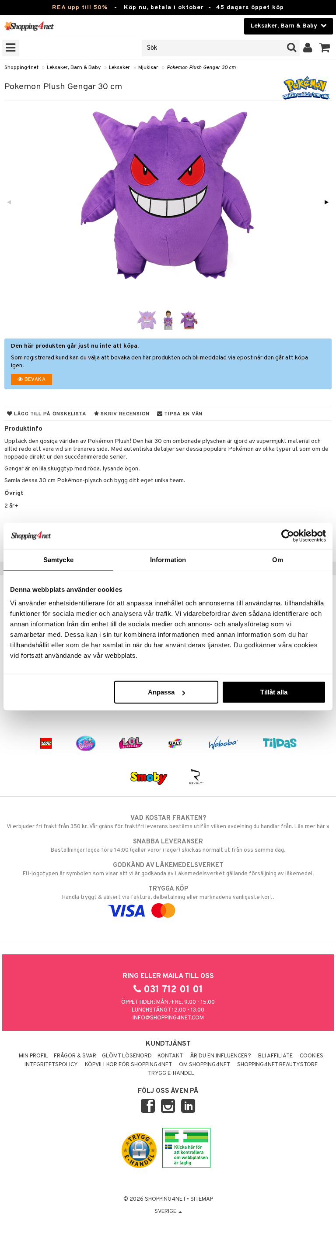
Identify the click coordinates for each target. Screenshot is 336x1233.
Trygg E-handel (171, 1073)
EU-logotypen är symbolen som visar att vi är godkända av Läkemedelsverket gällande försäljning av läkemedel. (168, 869)
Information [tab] (168, 559)
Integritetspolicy (51, 1064)
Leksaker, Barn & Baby (74, 67)
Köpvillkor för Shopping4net (128, 1064)
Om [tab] (277, 559)
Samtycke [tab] (58, 559)
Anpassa (161, 692)
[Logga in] (308, 48)
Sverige (166, 1211)
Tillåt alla (273, 692)
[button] (325, 48)
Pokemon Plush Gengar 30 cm (201, 67)
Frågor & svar (75, 1056)
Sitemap (201, 1199)
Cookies (311, 1056)
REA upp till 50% (80, 7)
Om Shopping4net (204, 1064)
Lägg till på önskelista (50, 414)
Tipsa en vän (183, 414)
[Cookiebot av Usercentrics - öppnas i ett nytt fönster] (287, 535)
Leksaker (119, 67)
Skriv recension (124, 414)
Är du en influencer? (220, 1056)
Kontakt (170, 1056)
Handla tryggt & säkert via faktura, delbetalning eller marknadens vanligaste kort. (168, 893)
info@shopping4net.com (168, 1018)
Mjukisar (148, 67)
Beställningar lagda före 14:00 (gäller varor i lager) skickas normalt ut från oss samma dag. (168, 846)
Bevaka (34, 379)
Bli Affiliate (275, 1056)
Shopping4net (21, 67)
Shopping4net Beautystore (277, 1064)
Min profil (33, 1056)
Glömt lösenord (127, 1056)
